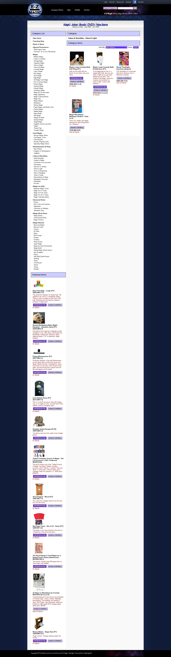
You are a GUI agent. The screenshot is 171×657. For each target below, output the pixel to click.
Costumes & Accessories (42, 162)
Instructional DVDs (40, 218)
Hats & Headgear (39, 173)
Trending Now (38, 41)
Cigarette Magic (39, 63)
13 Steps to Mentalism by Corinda (46, 593)
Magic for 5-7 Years (40, 191)
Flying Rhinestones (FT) (42, 356)
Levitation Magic (39, 90)
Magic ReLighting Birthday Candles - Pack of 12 (78, 116)
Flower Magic (38, 84)
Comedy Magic (39, 69)
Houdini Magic (38, 88)
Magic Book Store (40, 213)
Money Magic (38, 105)
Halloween (37, 206)
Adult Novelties (39, 158)
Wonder (36, 269)
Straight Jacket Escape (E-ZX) (44, 429)
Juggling (36, 153)
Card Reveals (38, 139)
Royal (36, 254)
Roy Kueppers (38, 252)
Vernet (36, 265)
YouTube (141, 2)
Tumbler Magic (39, 130)
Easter (36, 202)
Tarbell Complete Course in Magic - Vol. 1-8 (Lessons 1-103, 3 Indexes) (48, 459)
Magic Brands (38, 223)
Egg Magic (37, 78)
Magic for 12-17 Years (41, 195)
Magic (66, 24)
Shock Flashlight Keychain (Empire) (123, 68)
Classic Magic (38, 65)
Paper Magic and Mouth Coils (44, 107)
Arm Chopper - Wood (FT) (43, 497)
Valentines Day (39, 210)
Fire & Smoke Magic (41, 82)
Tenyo (36, 261)
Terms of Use (79, 653)
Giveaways (37, 164)
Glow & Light (38, 169)
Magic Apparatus (39, 94)
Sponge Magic (38, 120)
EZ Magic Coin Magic (41, 80)
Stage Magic (38, 122)
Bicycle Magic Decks (41, 135)
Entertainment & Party (41, 147)
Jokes (74, 24)
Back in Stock (38, 44)
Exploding (37, 181)
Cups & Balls (38, 71)
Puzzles (36, 183)
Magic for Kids (39, 186)
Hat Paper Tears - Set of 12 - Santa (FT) (48, 526)
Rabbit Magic (38, 111)
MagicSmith (38, 248)
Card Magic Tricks (40, 137)
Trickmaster (38, 263)
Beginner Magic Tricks (41, 188)
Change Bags (38, 61)
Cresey (36, 229)
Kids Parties (38, 149)
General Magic (39, 86)
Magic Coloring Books (41, 97)
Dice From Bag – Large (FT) (43, 291)
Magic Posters (39, 220)
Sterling (36, 258)
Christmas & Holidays (41, 208)
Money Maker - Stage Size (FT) (45, 632)
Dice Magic (37, 73)
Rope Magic (38, 113)
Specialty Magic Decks (41, 144)
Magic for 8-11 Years (41, 193)
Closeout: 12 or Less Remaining (44, 51)
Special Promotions (41, 47)
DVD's (90, 24)
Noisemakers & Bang (41, 177)
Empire (36, 237)
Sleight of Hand (39, 118)
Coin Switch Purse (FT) (42, 398)
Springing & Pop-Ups (41, 179)
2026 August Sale (40, 49)
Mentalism (37, 103)
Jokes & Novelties (40, 156)
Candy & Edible (39, 160)
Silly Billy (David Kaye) (41, 256)
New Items (102, 24)
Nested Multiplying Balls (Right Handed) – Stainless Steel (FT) (45, 326)
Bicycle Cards (38, 227)
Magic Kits (37, 99)
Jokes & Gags (38, 175)
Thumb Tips (38, 128)
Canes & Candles (39, 59)
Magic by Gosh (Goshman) (43, 246)
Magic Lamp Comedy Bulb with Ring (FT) (79, 68)
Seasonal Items (39, 200)
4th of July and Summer (42, 204)
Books (82, 24)
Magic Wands (38, 101)
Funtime (36, 240)
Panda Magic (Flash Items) (43, 250)
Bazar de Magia (39, 225)
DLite (35, 233)
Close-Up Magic (39, 67)
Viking (36, 267)
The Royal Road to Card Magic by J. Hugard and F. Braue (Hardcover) (47, 556)
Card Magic (37, 133)
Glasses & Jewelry (40, 167)
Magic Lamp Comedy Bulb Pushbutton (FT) (103, 68)
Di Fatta (36, 231)
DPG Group (38, 235)
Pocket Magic (38, 109)
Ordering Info (88, 653)
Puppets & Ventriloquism (42, 151)
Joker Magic (38, 244)
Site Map (71, 653)
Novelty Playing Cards (41, 142)
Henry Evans (38, 242)
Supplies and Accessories (42, 124)
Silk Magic (37, 115)
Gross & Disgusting (40, 171)
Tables (36, 126)
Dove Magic (38, 76)
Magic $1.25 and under (41, 92)
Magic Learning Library (41, 197)
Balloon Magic (38, 57)
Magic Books (38, 216)
